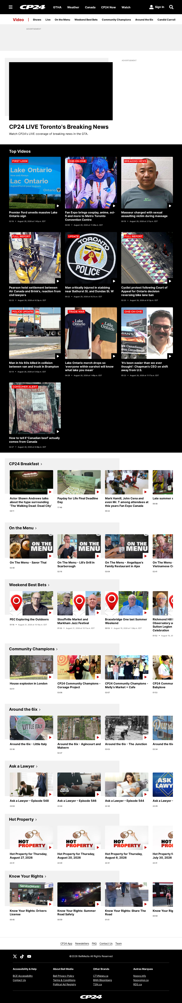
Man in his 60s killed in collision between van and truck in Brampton (34, 364)
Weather (73, 7)
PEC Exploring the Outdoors (29, 619)
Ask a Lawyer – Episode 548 (29, 800)
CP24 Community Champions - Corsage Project (79, 685)
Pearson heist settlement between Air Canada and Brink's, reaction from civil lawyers (35, 291)
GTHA (57, 7)
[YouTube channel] (29, 956)
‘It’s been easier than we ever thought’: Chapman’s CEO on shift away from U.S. (144, 366)
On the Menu (62, 19)
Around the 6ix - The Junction (126, 744)
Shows (37, 19)
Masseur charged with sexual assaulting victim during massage (144, 214)
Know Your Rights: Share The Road (125, 912)
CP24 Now (108, 7)
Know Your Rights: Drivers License (28, 912)
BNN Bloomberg (102, 980)
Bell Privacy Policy (63, 975)
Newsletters (82, 943)
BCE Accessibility (23, 975)
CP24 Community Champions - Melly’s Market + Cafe (126, 685)
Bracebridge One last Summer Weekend (126, 621)
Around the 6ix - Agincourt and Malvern (79, 746)
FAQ (94, 943)
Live (48, 19)
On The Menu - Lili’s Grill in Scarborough (76, 564)
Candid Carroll (166, 19)
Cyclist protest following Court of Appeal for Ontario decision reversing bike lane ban (144, 291)
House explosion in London (28, 683)
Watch (126, 7)
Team (118, 943)
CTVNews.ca (100, 975)
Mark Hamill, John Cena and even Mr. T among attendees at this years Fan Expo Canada (126, 502)
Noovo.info (139, 975)
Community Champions (116, 19)
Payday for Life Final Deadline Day (77, 500)
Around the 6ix (144, 19)
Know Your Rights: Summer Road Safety (76, 912)
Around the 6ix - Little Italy (28, 744)
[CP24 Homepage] (32, 7)
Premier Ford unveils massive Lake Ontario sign (33, 214)
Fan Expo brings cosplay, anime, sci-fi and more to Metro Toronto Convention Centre (90, 216)
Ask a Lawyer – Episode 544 (124, 800)
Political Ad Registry (64, 984)
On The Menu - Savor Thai (28, 562)
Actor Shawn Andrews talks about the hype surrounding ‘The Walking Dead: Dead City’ (31, 502)
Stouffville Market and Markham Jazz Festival (73, 621)
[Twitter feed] (15, 956)
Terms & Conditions (64, 980)
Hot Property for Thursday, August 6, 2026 (124, 855)
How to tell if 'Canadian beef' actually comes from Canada (34, 439)
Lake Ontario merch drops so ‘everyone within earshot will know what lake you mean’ (89, 366)
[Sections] (10, 7)
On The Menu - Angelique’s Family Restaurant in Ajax (124, 564)
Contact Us (106, 943)
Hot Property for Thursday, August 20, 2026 (76, 855)
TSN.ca (97, 984)
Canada (90, 7)
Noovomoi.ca (141, 980)
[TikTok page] (22, 956)
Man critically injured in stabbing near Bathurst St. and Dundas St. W (89, 289)
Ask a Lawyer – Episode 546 (77, 800)
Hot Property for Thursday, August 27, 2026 (28, 855)
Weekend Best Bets (86, 19)
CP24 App (66, 943)
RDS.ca (137, 984)
